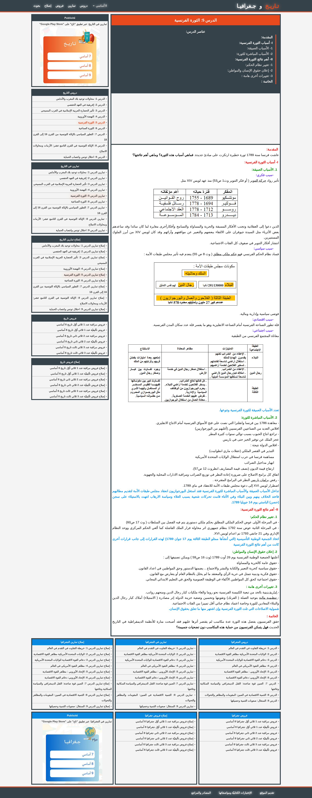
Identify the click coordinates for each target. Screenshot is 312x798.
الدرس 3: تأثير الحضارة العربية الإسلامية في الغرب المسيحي (73, 110)
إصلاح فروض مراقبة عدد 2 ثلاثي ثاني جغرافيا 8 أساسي (164, 733)
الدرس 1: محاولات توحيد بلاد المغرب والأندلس (80, 98)
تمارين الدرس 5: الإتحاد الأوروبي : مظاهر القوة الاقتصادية (163, 671)
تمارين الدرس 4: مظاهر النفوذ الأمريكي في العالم (167, 665)
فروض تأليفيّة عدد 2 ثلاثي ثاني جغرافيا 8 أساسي (251, 738)
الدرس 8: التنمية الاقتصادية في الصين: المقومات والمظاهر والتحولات (241, 694)
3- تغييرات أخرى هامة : (257, 76)
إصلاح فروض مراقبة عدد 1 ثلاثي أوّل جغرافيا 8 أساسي (164, 721)
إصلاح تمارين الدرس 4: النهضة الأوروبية (84, 268)
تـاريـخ (272, 6)
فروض (60, 5)
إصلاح (47, 5)
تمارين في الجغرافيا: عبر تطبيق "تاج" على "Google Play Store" (77, 721)
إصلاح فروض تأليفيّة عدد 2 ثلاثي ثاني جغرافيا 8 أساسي (164, 738)
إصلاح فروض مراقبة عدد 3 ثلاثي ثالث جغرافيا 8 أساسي (164, 744)
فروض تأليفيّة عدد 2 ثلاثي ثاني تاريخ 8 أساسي (81, 341)
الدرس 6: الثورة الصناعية (92, 128)
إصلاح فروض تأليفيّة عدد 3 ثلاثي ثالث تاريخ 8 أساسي (77, 396)
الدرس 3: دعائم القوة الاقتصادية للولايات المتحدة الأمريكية (246, 659)
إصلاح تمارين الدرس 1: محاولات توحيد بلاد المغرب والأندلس (73, 245)
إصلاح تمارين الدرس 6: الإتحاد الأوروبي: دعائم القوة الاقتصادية (77, 677)
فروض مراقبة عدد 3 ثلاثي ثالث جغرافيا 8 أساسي (251, 744)
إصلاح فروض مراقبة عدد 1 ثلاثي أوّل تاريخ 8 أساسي (77, 368)
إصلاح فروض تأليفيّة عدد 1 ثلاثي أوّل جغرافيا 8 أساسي (164, 727)
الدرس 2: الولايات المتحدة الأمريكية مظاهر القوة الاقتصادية (246, 654)
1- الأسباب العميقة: (260, 48)
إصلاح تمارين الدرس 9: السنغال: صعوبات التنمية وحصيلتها (79, 706)
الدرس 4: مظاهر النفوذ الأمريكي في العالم (254, 665)
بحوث (36, 5)
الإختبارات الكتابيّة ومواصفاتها (235, 792)
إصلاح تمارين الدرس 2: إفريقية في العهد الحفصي (79, 251)
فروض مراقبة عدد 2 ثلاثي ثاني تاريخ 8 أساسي (80, 335)
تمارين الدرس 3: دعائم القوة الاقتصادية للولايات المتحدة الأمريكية (159, 659)
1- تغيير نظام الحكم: (259, 65)
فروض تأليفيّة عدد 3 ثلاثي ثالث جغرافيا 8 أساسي (251, 749)
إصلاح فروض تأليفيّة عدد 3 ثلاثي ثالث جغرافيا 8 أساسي (164, 749)
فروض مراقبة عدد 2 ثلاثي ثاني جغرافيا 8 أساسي (251, 733)
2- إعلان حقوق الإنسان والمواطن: (250, 70)
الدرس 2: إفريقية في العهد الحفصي (86, 104)
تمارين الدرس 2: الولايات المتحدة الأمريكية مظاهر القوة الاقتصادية (158, 654)
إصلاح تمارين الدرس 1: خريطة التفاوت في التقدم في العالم (78, 648)
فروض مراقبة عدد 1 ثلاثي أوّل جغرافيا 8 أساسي (251, 721)
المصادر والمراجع (201, 792)
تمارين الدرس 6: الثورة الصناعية (88, 201)
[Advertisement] (195, 118)
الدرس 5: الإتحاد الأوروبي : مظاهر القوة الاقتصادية (250, 671)
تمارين (71, 5)
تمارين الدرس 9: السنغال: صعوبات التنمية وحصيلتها (166, 706)
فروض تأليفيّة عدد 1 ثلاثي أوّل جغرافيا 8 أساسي (252, 727)
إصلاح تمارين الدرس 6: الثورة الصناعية (84, 280)
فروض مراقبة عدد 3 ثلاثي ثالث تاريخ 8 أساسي (80, 347)
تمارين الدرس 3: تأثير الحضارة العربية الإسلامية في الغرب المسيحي (69, 184)
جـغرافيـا (246, 6)
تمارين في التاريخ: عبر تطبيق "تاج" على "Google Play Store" (73, 24)
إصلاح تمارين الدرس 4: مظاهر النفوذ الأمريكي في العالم (80, 665)
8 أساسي (99, 6)
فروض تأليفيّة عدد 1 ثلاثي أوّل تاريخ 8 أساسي (81, 329)
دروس (84, 5)
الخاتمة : (267, 81)
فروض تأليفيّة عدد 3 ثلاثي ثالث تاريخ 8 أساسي (80, 352)
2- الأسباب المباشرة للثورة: (254, 54)
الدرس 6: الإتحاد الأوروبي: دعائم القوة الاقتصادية (251, 677)
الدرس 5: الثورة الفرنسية (91, 122)
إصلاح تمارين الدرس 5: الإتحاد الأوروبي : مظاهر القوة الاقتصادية (76, 671)
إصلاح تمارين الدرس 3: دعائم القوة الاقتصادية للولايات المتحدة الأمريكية (72, 659)
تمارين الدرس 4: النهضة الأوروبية (87, 189)
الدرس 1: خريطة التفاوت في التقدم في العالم (253, 648)
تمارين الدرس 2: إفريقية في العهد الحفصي (82, 178)
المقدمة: (267, 37)
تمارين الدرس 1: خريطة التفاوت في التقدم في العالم (165, 648)
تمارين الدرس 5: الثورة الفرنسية (88, 195)
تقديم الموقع (267, 792)
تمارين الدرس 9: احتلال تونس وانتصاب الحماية (80, 230)
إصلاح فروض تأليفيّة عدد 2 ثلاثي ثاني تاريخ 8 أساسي (77, 385)
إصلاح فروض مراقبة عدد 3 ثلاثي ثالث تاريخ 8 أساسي (77, 391)
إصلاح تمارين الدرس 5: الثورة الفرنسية (84, 274)
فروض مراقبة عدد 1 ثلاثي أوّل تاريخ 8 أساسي (81, 324)
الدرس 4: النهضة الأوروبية (91, 116)
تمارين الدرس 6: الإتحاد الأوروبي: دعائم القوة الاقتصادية (164, 677)
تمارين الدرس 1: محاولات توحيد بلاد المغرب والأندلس (77, 172)
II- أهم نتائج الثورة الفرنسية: (254, 59)
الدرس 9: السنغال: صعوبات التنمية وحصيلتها (254, 700)
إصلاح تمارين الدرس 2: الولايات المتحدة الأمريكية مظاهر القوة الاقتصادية (72, 654)
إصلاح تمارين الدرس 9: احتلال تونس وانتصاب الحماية (77, 309)
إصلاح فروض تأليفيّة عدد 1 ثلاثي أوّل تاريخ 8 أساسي (78, 373)
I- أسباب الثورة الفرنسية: (256, 43)
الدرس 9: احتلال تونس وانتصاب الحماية (84, 156)
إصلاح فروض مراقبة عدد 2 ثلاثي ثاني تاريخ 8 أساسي (77, 379)
